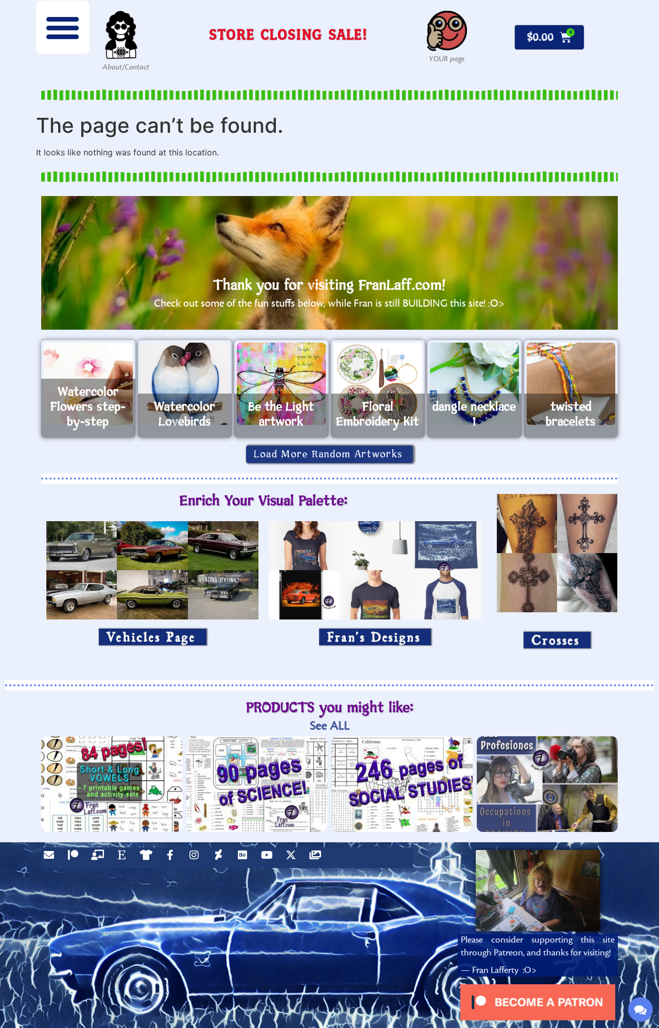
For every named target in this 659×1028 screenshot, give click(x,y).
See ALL (330, 726)
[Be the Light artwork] (281, 384)
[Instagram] (196, 857)
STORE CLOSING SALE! (288, 34)
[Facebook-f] (172, 857)
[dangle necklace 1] (474, 384)
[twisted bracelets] (571, 384)
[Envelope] (51, 857)
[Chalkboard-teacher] (100, 857)
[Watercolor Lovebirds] (185, 384)
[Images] (317, 857)
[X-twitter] (293, 857)
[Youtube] (269, 857)
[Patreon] (75, 857)
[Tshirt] (148, 857)
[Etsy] (124, 857)
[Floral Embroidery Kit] (378, 384)
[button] (63, 27)
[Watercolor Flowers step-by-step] (88, 384)
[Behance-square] (245, 857)
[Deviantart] (221, 857)
